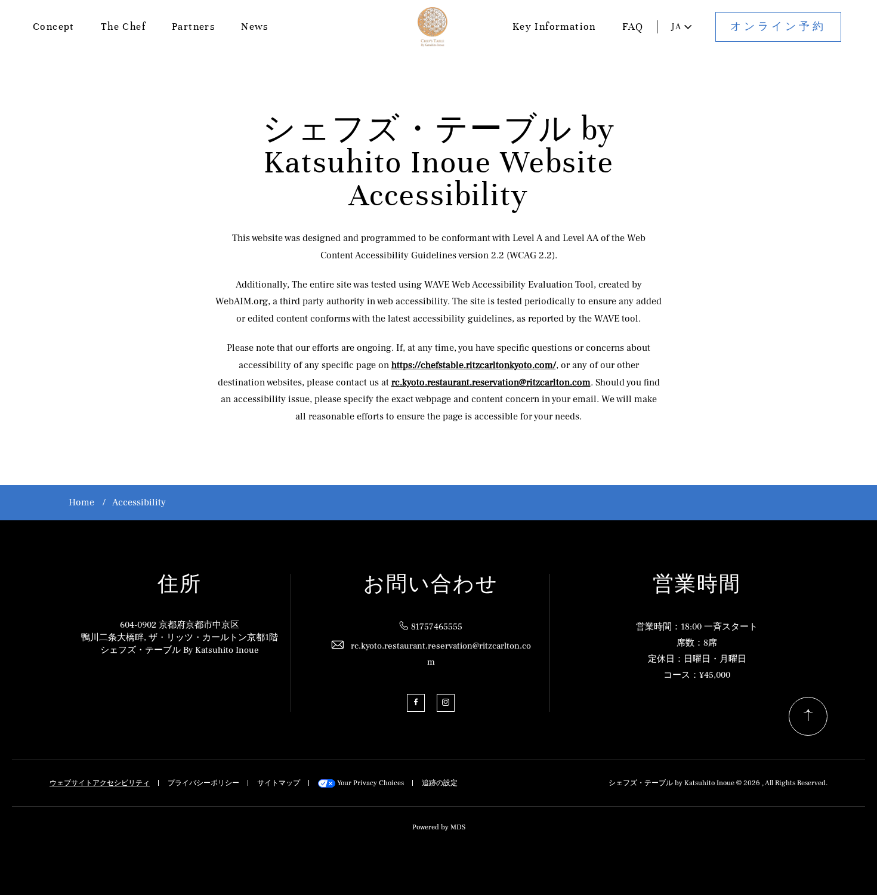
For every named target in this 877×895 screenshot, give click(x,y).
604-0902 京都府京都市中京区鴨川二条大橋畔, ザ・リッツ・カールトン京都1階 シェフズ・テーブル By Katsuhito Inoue (179, 637)
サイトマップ (278, 783)
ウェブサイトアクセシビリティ (100, 783)
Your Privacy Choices (369, 783)
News (254, 26)
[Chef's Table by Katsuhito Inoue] (432, 27)
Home (81, 502)
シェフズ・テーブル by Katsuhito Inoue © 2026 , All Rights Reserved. (718, 783)
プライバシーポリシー (203, 783)
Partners (193, 26)
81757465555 (436, 626)
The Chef (123, 26)
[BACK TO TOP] (808, 716)
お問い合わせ (430, 584)
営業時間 (697, 584)
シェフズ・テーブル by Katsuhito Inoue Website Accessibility (439, 162)
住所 (180, 584)
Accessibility (139, 502)
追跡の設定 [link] (440, 783)
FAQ (632, 26)
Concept (54, 26)
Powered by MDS (438, 827)
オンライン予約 (778, 26)
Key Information (554, 26)
